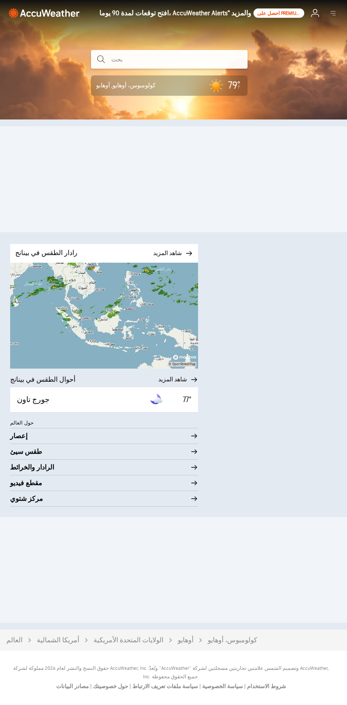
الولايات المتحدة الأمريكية (128, 640)
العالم (14, 640)
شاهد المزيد (172, 379)
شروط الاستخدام (266, 686)
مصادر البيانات (72, 686)
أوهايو (185, 640)
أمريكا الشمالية (58, 640)
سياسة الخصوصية (222, 686)
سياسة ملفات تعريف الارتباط (164, 686)
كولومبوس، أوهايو (232, 640)
